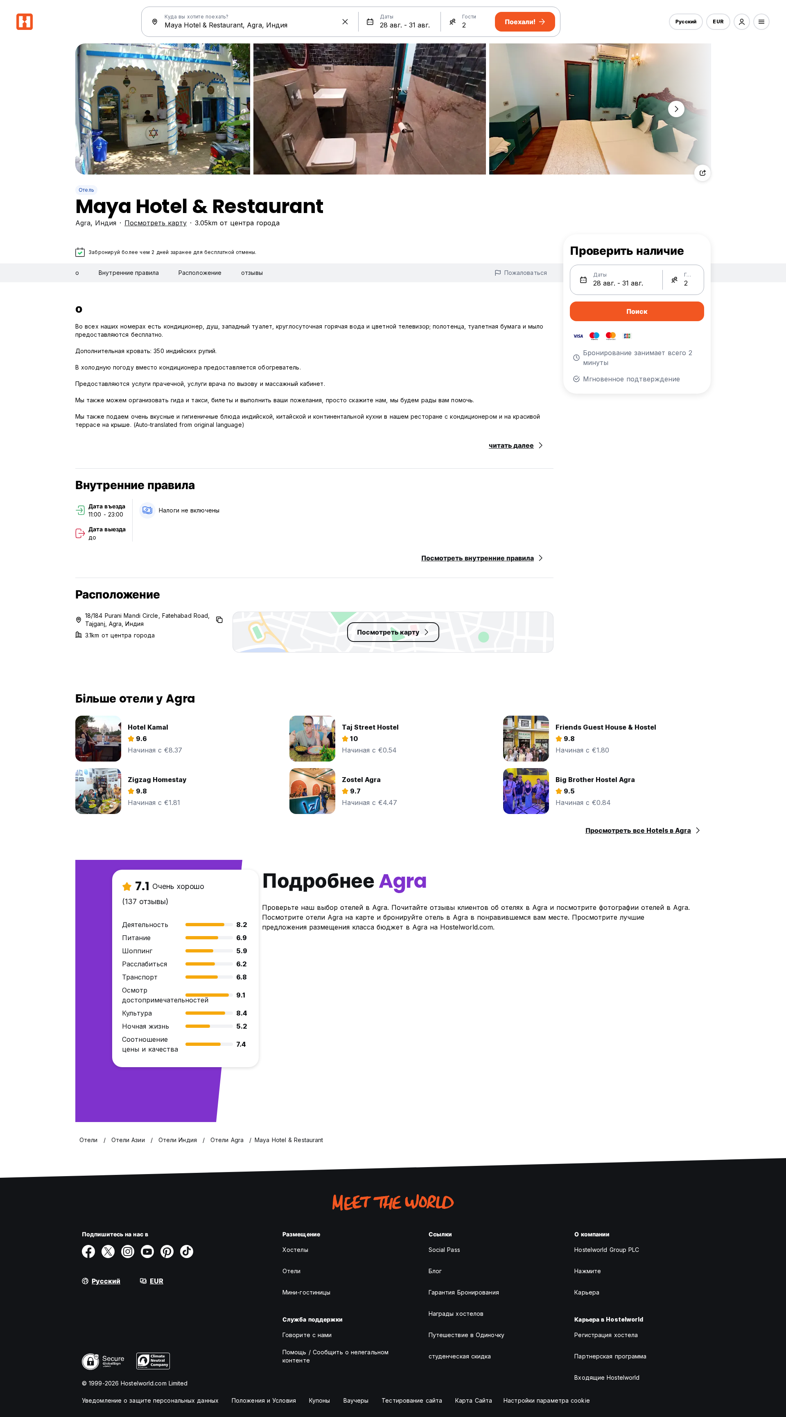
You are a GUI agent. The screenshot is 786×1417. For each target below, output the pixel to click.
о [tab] (77, 272)
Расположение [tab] (199, 272)
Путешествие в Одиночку (466, 1334)
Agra (82, 223)
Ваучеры (356, 1400)
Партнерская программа (610, 1356)
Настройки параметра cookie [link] (547, 1400)
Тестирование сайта (412, 1400)
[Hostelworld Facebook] (88, 1251)
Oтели (291, 1270)
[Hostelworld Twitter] (108, 1251)
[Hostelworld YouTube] (147, 1251)
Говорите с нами (307, 1334)
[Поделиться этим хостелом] (702, 173)
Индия (105, 223)
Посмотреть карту (155, 223)
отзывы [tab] (252, 272)
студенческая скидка (460, 1356)
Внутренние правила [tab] (129, 272)
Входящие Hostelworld (606, 1377)
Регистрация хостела (606, 1334)
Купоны (319, 1400)
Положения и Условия (264, 1400)
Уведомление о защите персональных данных (150, 1400)
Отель (86, 190)
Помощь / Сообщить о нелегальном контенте (335, 1356)
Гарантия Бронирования (464, 1292)
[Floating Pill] (676, 109)
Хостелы (295, 1249)
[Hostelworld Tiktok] (186, 1251)
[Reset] (345, 22)
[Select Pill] (742, 22)
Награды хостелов (456, 1313)
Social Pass (444, 1249)
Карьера (586, 1292)
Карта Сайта (473, 1400)
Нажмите (587, 1270)
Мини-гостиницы (306, 1292)
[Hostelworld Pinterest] (167, 1251)
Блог (435, 1270)
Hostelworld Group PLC (606, 1249)
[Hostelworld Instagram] (127, 1251)
